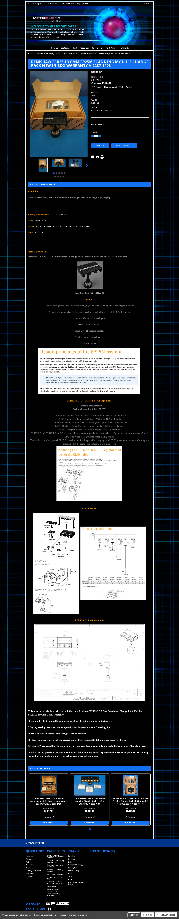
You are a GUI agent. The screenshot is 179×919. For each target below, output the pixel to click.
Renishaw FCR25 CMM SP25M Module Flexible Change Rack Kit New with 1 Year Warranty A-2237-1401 (130, 801)
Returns (95, 48)
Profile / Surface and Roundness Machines (55, 882)
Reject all (147, 914)
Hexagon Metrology (75, 865)
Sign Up (40, 3)
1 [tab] (54, 173)
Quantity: (95, 132)
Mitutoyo (71, 859)
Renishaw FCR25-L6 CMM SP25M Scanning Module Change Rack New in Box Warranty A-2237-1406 (48, 801)
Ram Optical (72, 868)
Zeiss (70, 862)
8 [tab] (60, 177)
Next (87, 165)
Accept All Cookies (166, 914)
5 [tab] (65, 173)
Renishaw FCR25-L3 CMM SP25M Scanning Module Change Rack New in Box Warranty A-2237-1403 (102, 53)
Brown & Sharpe (74, 871)
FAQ (75, 48)
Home (30, 53)
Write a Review (126, 87)
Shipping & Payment (109, 48)
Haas (70, 879)
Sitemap (29, 877)
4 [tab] (62, 173)
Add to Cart (49, 822)
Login (32, 3)
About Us (54, 48)
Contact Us (65, 48)
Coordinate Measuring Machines (55, 866)
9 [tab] (63, 177)
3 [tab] (59, 173)
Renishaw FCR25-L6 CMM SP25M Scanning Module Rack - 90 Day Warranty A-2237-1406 (89, 801)
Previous (30, 165)
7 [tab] (58, 177)
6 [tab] (55, 177)
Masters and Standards (55, 874)
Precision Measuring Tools (54, 878)
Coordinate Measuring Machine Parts (55, 861)
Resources (84, 48)
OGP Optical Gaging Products (75, 883)
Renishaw (71, 856)
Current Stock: (97, 124)
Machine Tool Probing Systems (55, 871)
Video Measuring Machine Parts (53, 890)
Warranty (125, 48)
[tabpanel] (43, 165)
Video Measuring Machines (53, 894)
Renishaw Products (54, 886)
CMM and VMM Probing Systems (48, 53)
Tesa (70, 877)
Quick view (49, 785)
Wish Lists (71, 3)
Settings (134, 914)
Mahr (70, 874)
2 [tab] (56, 173)
